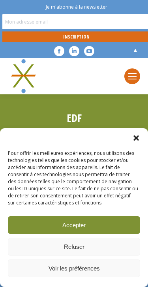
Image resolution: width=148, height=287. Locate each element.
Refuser (74, 246)
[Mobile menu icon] (132, 76)
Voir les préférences (74, 268)
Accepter (74, 225)
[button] (136, 138)
